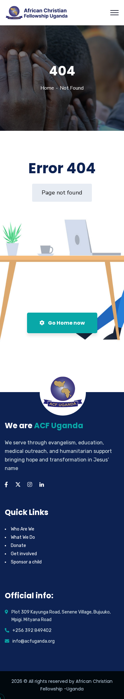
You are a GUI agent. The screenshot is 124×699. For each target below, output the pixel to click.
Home (47, 88)
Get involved (24, 553)
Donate (18, 545)
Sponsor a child (26, 562)
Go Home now (66, 323)
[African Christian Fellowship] (37, 12)
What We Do (23, 537)
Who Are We (22, 529)
